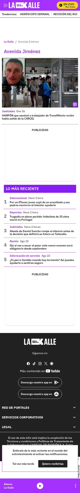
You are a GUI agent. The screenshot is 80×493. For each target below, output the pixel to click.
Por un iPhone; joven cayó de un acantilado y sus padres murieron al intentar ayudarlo (40, 203)
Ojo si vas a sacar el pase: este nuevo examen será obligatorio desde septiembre (41, 247)
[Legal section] (74, 427)
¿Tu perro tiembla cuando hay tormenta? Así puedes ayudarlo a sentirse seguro (42, 261)
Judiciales (8, 111)
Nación (14, 241)
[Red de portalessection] (74, 407)
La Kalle (9, 41)
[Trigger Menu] (5, 5)
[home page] (40, 342)
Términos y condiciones (21, 441)
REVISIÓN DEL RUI (65, 14)
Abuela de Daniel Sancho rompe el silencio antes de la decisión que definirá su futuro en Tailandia (42, 232)
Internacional (18, 198)
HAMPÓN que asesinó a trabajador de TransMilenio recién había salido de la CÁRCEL (38, 117)
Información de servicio (25, 255)
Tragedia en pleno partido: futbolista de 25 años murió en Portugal (39, 218)
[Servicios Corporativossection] (74, 417)
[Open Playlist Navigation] (75, 486)
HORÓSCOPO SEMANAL (35, 14)
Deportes (16, 212)
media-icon (40, 486)
